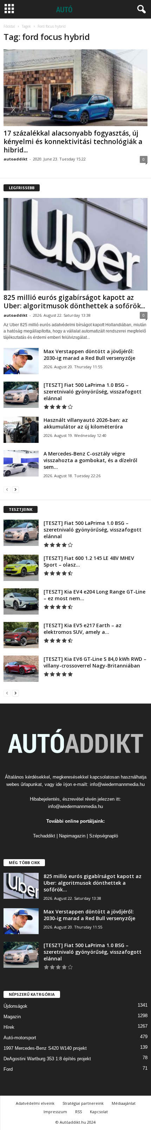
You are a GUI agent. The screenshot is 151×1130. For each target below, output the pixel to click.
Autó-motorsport (20, 1037)
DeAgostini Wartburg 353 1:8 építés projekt (47, 1058)
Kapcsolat (99, 1111)
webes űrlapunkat (24, 784)
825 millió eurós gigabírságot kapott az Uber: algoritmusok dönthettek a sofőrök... (74, 301)
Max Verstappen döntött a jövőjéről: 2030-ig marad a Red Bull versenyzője (89, 354)
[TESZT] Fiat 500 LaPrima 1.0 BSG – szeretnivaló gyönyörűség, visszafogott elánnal (93, 392)
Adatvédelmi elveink (35, 1103)
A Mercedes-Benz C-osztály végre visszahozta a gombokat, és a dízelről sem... (90, 460)
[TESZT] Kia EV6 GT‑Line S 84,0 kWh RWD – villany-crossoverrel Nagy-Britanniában (95, 662)
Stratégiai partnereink (83, 1103)
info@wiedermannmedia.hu (117, 784)
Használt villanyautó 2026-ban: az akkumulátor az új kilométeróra (86, 423)
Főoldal (9, 26)
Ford (8, 1069)
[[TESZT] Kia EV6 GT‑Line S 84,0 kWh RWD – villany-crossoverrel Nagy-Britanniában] (21, 669)
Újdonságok (15, 1006)
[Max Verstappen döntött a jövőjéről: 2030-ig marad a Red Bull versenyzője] (21, 361)
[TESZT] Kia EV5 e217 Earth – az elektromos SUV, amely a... (83, 628)
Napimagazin (72, 835)
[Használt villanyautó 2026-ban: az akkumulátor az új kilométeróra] (21, 430)
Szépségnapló (103, 835)
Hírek (9, 1027)
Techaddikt (44, 835)
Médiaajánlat (124, 1103)
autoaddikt (15, 159)
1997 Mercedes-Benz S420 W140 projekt (45, 1048)
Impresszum (55, 1111)
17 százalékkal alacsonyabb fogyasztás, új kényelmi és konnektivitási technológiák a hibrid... (73, 142)
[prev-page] (7, 489)
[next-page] (15, 489)
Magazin (12, 1016)
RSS (78, 1111)
